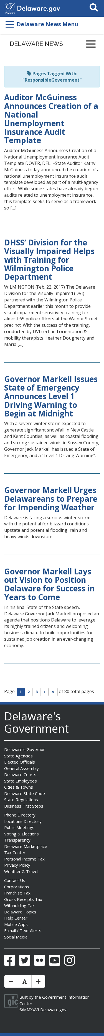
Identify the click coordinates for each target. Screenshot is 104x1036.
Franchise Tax (17, 893)
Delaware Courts (20, 774)
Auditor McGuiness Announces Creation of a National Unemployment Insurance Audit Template (51, 118)
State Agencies (18, 756)
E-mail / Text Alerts (22, 930)
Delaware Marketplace (25, 846)
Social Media (15, 937)
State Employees (20, 781)
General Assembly (21, 768)
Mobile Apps (16, 924)
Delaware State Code (24, 793)
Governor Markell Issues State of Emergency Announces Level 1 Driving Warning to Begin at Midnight (51, 396)
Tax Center (15, 852)
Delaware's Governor (24, 749)
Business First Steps (23, 806)
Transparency (17, 840)
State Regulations (21, 799)
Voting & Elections (21, 834)
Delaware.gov (53, 1009)
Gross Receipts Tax (23, 899)
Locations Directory (23, 821)
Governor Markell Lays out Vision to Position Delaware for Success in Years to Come (49, 584)
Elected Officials (19, 762)
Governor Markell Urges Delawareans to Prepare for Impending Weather (50, 499)
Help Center (15, 918)
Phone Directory (19, 815)
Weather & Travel (21, 871)
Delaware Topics (20, 912)
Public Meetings (19, 827)
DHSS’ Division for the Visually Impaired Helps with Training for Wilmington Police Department (49, 259)
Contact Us (14, 880)
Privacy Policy (17, 865)
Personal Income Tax (24, 859)
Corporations (16, 886)
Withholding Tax (19, 905)
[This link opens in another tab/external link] (9, 8)
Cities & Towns (18, 787)
